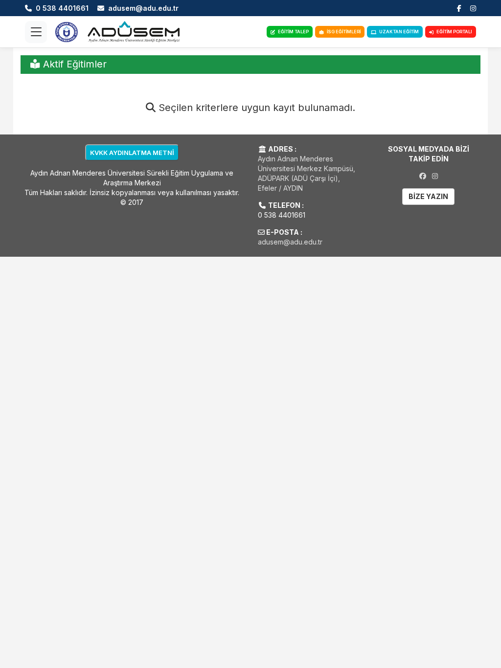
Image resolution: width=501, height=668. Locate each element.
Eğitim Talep (293, 31)
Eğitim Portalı (454, 31)
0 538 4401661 (281, 215)
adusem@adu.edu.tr (290, 242)
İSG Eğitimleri (344, 31)
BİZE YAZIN (428, 196)
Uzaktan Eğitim (399, 31)
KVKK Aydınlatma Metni (132, 152)
